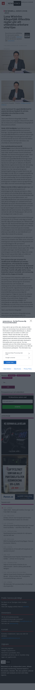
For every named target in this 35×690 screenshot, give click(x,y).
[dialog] (17, 345)
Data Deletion (7, 369)
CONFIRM (10, 362)
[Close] (31, 321)
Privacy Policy (28, 369)
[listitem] (17, 353)
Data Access (17, 369)
